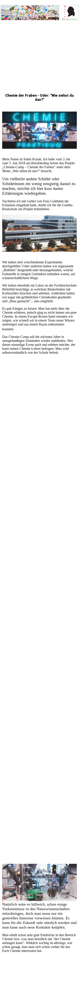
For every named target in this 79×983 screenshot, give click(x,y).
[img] (39, 11)
